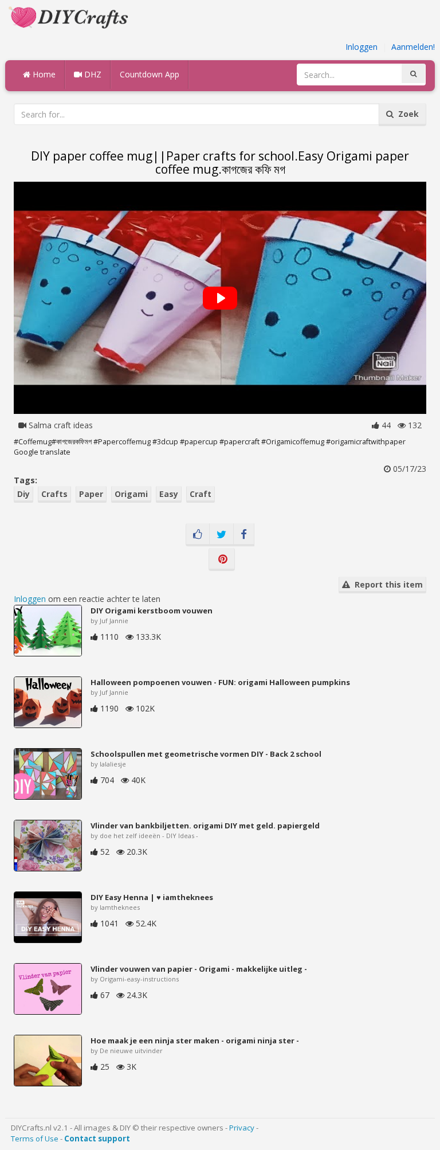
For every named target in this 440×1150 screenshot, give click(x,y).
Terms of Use (34, 1138)
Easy (168, 493)
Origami (131, 493)
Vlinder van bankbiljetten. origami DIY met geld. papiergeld (205, 825)
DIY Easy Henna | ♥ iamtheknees (152, 897)
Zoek (406, 113)
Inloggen (361, 46)
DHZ (91, 74)
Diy (23, 493)
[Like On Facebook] (198, 534)
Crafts (54, 493)
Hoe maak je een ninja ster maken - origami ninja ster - (195, 1040)
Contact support (97, 1138)
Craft (200, 493)
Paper (91, 493)
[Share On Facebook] (243, 534)
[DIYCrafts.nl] (70, 16)
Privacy (241, 1127)
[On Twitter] (221, 534)
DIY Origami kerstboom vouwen (152, 610)
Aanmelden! (413, 46)
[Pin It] (222, 559)
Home (43, 74)
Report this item (386, 584)
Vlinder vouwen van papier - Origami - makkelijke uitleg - (199, 969)
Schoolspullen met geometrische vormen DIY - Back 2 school (206, 754)
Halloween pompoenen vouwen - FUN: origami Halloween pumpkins (220, 682)
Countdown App (149, 74)
